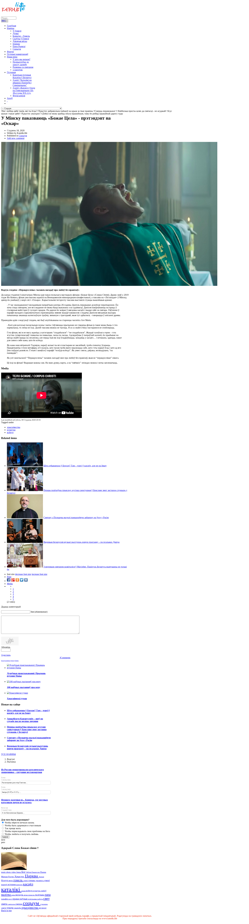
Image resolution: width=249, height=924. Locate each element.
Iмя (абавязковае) (39, 612)
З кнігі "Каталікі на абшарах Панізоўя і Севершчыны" (22, 82)
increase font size (39, 574)
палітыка (40, 894)
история (12, 884)
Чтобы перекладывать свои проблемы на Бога (27, 831)
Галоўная (11, 25)
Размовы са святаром (23, 67)
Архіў (10, 98)
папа (48, 894)
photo (8, 872)
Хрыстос (20, 876)
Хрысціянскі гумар (17, 698)
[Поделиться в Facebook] (8, 580)
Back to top (6, 910)
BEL (4, 21)
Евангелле (36, 872)
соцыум (31, 903)
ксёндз (10, 432)
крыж (23, 891)
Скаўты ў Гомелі (21, 38)
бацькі (41, 877)
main (3, 872)
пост (10, 899)
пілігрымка (32, 899)
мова (13, 895)
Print (9, 577)
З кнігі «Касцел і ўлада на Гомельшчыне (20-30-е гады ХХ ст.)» (24, 90)
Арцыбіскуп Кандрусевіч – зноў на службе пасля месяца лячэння (25, 720)
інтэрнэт (43, 908)
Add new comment (15, 138)
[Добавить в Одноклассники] (17, 580)
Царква (16, 44)
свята (4, 903)
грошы (32, 880)
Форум (10, 51)
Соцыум (17, 49)
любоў (43, 891)
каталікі (11, 889)
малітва (6, 894)
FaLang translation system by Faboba (10, 660)
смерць (19, 904)
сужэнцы (44, 904)
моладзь (19, 895)
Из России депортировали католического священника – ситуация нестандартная (22, 770)
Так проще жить (12, 828)
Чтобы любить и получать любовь (21, 834)
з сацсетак (18, 70)
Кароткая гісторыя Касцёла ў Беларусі (22, 76)
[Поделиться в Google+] (13, 580)
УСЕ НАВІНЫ (8, 754)
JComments (65, 657)
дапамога (40, 880)
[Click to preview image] (109, 285)
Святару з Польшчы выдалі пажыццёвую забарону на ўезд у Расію (76, 517)
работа (40, 899)
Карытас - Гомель (21, 36)
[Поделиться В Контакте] (26, 580)
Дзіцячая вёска (20, 41)
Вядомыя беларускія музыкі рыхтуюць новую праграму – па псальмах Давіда (81, 542)
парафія (4, 899)
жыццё (4, 884)
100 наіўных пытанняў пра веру (23, 687)
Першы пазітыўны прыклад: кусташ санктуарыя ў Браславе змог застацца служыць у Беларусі (27, 729)
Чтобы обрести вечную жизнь (19, 822)
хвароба (17, 908)
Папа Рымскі (19, 46)
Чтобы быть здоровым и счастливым (22, 825)
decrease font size (23, 574)
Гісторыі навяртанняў (17, 54)
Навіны (10, 28)
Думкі (16, 33)
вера (11, 880)
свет (46, 898)
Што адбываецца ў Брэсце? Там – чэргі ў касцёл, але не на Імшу (75, 465)
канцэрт (19, 885)
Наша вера (12, 57)
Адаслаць (6, 655)
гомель (18, 880)
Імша (18, 872)
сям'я (4, 908)
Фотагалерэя (19, 95)
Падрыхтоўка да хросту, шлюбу (21, 63)
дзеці (47, 880)
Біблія (29, 872)
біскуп (5, 880)
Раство (11, 877)
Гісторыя (11, 72)
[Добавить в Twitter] (21, 580)
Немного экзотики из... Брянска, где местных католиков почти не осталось (24, 801)
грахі (25, 881)
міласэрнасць (29, 895)
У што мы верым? (21, 59)
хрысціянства (13, 427)
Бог (23, 871)
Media (10, 583)
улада (10, 907)
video (13, 872)
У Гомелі (17, 31)
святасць (11, 904)
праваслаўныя (20, 899)
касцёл (28, 884)
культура (11, 430)
